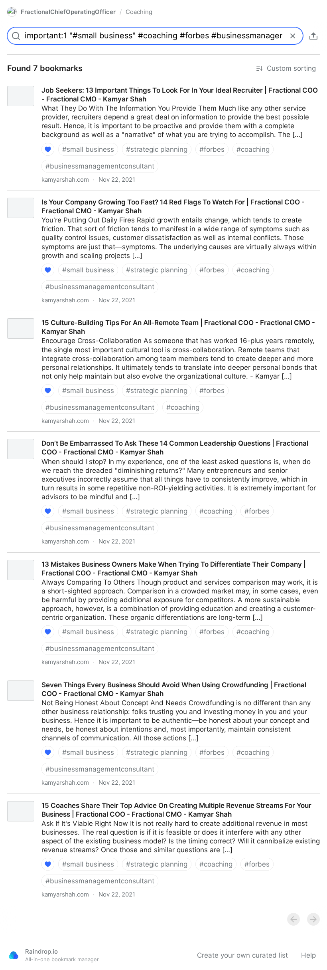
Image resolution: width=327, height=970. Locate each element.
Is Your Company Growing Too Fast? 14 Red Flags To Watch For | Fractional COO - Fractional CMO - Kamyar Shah (160, 199)
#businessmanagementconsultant (99, 166)
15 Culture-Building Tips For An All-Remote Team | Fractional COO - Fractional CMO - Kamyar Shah (159, 315)
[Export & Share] (313, 36)
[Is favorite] (47, 149)
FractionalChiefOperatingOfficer (68, 12)
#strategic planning (156, 149)
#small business (88, 149)
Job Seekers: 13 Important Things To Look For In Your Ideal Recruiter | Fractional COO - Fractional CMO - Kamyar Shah (156, 87)
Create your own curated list (242, 955)
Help (308, 955)
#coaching (253, 149)
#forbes (212, 149)
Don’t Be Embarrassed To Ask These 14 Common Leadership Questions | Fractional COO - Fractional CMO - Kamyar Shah (161, 440)
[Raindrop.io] (13, 955)
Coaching (139, 12)
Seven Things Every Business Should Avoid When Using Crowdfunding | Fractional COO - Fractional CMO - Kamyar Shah (160, 682)
